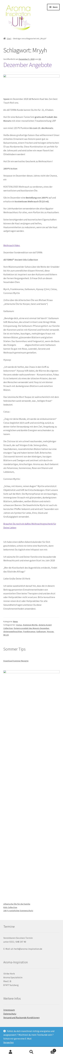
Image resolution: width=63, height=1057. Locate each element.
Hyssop (50, 631)
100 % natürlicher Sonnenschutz (18, 910)
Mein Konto (10, 1052)
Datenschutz (9, 1013)
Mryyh (6, 635)
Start (9, 38)
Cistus (19, 625)
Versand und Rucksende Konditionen (21, 1017)
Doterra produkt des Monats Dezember (31, 628)
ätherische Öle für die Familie (16, 904)
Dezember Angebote (27, 65)
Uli (40, 59)
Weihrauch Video (11, 245)
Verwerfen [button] (8, 1042)
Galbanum (41, 631)
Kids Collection (10, 907)
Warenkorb (48, 1049)
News (15, 621)
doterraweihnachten (12, 631)
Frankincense (29, 631)
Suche (31, 1052)
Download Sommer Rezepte (15, 661)
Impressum (9, 1009)
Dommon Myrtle (30, 625)
